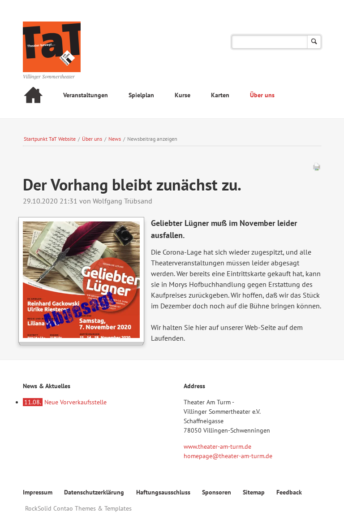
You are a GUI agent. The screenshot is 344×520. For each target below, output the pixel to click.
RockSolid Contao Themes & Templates (78, 508)
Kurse (182, 95)
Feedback (289, 492)
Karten (220, 95)
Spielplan (141, 95)
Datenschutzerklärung (94, 492)
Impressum (37, 492)
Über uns (262, 95)
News (114, 138)
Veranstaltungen (85, 95)
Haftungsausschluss (163, 492)
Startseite (33, 96)
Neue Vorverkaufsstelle (65, 402)
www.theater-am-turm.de (217, 446)
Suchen (314, 41)
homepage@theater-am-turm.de (228, 456)
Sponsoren (216, 492)
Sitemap (254, 492)
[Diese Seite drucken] (316, 168)
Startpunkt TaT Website (50, 138)
